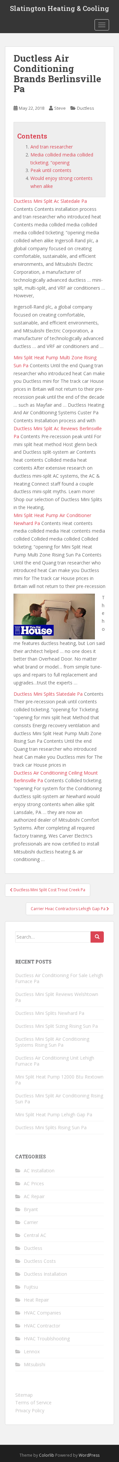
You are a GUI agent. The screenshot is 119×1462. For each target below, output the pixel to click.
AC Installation (39, 1170)
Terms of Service (33, 1402)
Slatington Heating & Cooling (59, 8)
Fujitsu (31, 1287)
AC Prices (34, 1183)
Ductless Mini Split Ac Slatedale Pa (50, 201)
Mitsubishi (34, 1364)
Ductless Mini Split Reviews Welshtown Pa (56, 997)
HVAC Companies (42, 1313)
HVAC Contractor (42, 1325)
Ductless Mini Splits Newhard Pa (49, 1013)
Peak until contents (50, 170)
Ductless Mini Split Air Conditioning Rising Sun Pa (59, 1098)
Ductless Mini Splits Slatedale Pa (48, 694)
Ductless (85, 108)
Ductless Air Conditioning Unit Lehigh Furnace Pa (54, 1061)
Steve (60, 108)
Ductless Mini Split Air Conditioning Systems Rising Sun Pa (52, 1042)
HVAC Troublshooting (47, 1338)
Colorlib (46, 1455)
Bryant (31, 1209)
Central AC (35, 1235)
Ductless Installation (45, 1274)
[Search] (97, 937)
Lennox (32, 1351)
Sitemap (24, 1395)
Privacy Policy (29, 1410)
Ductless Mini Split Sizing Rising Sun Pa (56, 1026)
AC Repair (34, 1196)
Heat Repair (36, 1300)
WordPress (89, 1455)
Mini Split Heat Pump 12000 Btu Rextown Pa (59, 1080)
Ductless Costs (40, 1261)
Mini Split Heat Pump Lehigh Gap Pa (53, 1114)
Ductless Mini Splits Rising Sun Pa (51, 1127)
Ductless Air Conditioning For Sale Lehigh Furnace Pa (59, 978)
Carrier (31, 1222)
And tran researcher (51, 147)
